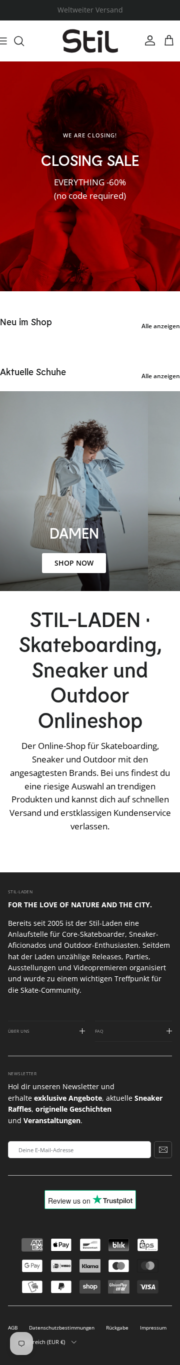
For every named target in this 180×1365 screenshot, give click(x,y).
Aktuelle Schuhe (33, 371)
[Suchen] (24, 41)
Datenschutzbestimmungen (61, 1328)
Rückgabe (117, 1328)
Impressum (153, 1328)
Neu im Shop (26, 321)
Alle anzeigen (161, 326)
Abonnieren (163, 1149)
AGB (13, 1328)
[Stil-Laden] (90, 41)
